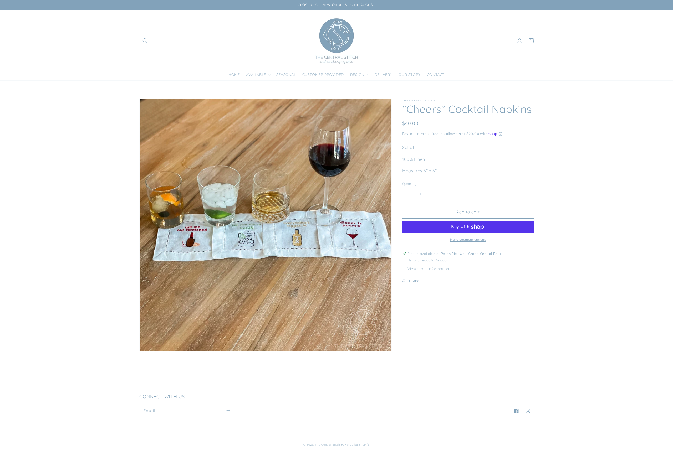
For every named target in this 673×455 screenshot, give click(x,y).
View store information (428, 268)
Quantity (409, 184)
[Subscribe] (228, 410)
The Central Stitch (327, 444)
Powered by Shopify (355, 444)
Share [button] (413, 280)
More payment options (468, 239)
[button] (145, 40)
